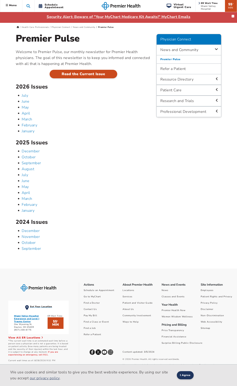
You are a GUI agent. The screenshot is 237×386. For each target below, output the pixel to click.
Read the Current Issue (83, 73)
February (29, 125)
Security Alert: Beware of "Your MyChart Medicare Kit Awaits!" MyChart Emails (118, 16)
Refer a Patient (173, 68)
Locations (128, 290)
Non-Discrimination (212, 315)
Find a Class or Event (96, 321)
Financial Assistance (174, 336)
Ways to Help (130, 321)
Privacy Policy (209, 302)
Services (127, 296)
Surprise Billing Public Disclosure (182, 342)
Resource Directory (176, 79)
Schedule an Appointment (99, 290)
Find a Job (90, 328)
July (25, 95)
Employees (207, 290)
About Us (128, 309)
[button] (28, 6)
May (25, 107)
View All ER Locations (24, 337)
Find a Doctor (92, 302)
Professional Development (183, 111)
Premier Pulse (170, 59)
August (28, 168)
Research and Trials (177, 100)
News (165, 290)
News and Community (84, 27)
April (26, 113)
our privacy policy (45, 378)
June (25, 101)
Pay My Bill (90, 315)
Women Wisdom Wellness (177, 316)
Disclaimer (207, 309)
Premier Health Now (174, 310)
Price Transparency (173, 330)
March (27, 119)
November (31, 236)
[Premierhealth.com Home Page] (18, 27)
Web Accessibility (211, 321)
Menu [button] (12, 5)
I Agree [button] (185, 375)
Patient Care (170, 90)
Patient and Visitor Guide (138, 302)
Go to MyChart (92, 296)
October (29, 157)
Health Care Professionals (35, 27)
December (31, 151)
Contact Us (90, 309)
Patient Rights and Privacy (216, 296)
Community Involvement (137, 315)
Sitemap (205, 328)
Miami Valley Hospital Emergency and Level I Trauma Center (26, 319)
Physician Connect (60, 27)
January (28, 131)
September (31, 163)
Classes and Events (173, 296)
